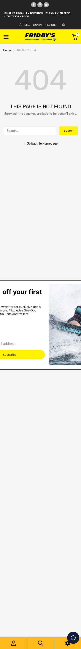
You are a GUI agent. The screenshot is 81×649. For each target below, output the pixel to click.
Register (51, 25)
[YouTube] (46, 4)
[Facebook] (33, 4)
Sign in (37, 25)
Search (68, 130)
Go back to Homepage (42, 143)
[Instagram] (40, 4)
